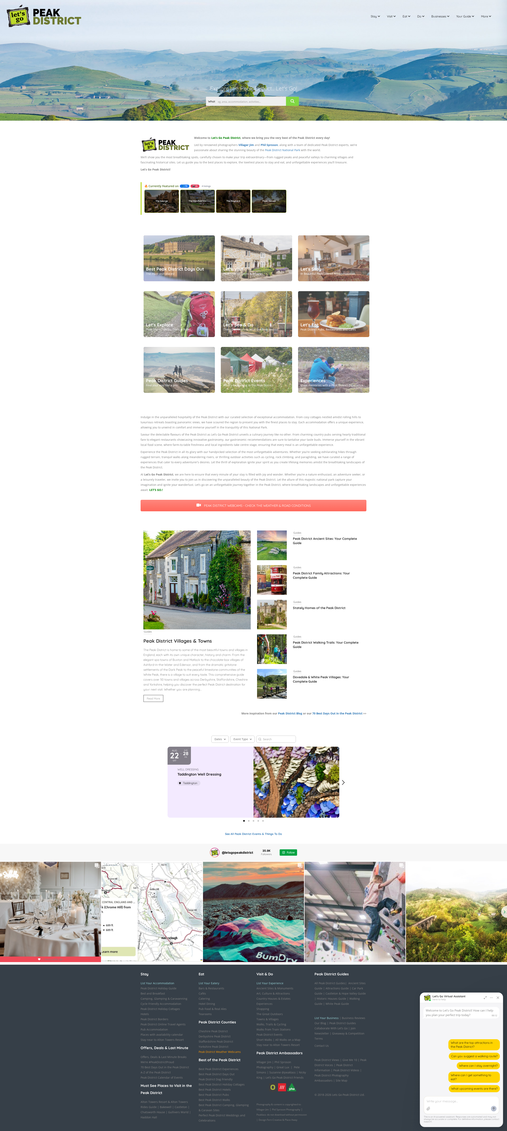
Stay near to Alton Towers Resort (162, 1040)
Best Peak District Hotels (215, 1089)
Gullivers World (178, 1112)
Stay (374, 16)
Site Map (341, 1080)
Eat (405, 16)
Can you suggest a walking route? (474, 1056)
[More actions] (491, 998)
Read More (153, 698)
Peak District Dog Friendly (216, 1079)
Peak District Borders (154, 1019)
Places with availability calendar (162, 1034)
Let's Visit (233, 269)
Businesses (438, 16)
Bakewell (166, 1107)
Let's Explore (159, 325)
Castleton (181, 1107)
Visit (390, 16)
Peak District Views (326, 1060)
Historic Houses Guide (331, 998)
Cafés (202, 993)
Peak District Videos (346, 1070)
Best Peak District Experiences (218, 1069)
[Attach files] (428, 1108)
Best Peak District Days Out (175, 269)
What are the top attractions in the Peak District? (472, 1045)
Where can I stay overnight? (478, 1066)
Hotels (145, 1014)
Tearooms (205, 1014)
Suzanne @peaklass (282, 1072)
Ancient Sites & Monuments (274, 988)
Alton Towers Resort (154, 1102)
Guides (148, 631)
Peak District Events (244, 380)
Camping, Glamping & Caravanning (164, 998)
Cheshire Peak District (213, 1031)
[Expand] (485, 998)
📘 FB (184, 186)
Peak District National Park (282, 150)
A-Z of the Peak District (156, 1072)
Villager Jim (263, 1062)
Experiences (313, 380)
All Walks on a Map (287, 1040)
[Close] (498, 998)
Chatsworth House (153, 1112)
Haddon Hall (149, 1117)
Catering (204, 998)
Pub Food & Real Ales (213, 1009)
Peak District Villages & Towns (177, 641)
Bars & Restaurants (211, 988)
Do (419, 16)
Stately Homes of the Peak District (319, 608)
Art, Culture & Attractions (273, 993)
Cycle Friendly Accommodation (161, 1004)
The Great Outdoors (269, 1014)
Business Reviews (353, 1018)
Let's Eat (309, 325)
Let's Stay (310, 269)
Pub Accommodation (154, 1029)
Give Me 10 (349, 1060)
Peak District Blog (290, 713)
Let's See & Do (238, 325)
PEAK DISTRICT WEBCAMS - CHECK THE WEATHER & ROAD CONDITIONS (257, 506)
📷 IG (195, 186)
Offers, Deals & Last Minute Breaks (164, 1057)
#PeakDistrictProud (161, 1062)
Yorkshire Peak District (213, 1047)
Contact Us (321, 1046)
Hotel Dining (207, 1004)
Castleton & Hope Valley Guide (346, 993)
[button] (345, 782)
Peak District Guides (167, 380)
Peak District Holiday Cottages (160, 1009)
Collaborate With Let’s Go (331, 1028)
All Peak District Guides (329, 983)
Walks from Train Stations (273, 1029)
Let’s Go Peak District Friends (285, 1077)
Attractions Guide (337, 988)
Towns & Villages (267, 1019)
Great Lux (282, 1067)
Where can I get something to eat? (471, 1077)
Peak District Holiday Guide (158, 988)
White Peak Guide (337, 1004)
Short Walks (264, 1040)
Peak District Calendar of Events (162, 1077)
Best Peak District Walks (214, 1100)
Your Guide (463, 16)
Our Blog (320, 1023)
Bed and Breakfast (153, 993)
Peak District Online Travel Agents (163, 1024)
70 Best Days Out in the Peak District (337, 713)
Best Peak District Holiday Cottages (222, 1084)
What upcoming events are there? (474, 1088)
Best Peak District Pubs (214, 1095)
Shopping (262, 1009)
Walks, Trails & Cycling (271, 1024)
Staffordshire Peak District (216, 1041)
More (484, 16)
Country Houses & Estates (273, 998)
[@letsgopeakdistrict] (215, 852)
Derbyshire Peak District (215, 1036)
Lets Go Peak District (345, 1095)
